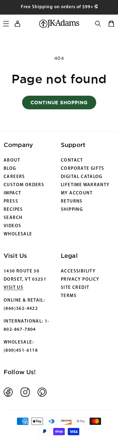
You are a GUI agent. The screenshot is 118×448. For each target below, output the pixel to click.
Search (13, 218)
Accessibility (78, 271)
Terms (69, 296)
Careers (14, 177)
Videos (12, 226)
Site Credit (75, 288)
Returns (72, 201)
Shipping (72, 209)
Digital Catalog (82, 177)
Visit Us (13, 288)
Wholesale (18, 234)
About (12, 160)
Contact (72, 160)
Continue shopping (59, 102)
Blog (10, 168)
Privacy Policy (80, 279)
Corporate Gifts (82, 168)
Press (11, 201)
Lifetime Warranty (85, 185)
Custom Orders (24, 185)
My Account (77, 193)
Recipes (13, 209)
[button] (98, 23)
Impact (12, 193)
